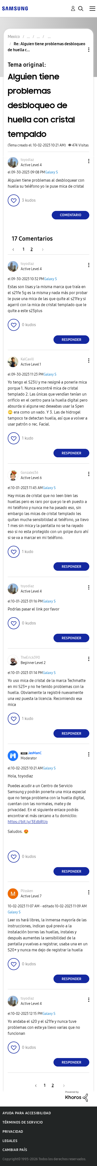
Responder (71, 340)
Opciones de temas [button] (80, 49)
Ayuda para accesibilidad (26, 1113)
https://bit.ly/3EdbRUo (28, 821)
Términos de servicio (22, 1122)
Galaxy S (51, 172)
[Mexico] (15, 8)
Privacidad (12, 1132)
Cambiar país (14, 1150)
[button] (81, 161)
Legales (9, 1141)
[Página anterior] (16, 249)
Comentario (70, 215)
